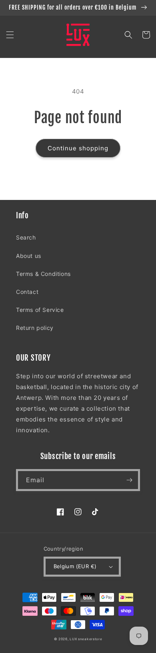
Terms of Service (40, 309)
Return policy (35, 327)
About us (28, 255)
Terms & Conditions (43, 273)
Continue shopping (78, 148)
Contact (27, 291)
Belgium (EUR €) (75, 566)
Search (26, 237)
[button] (10, 35)
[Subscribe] (129, 480)
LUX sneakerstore (86, 639)
